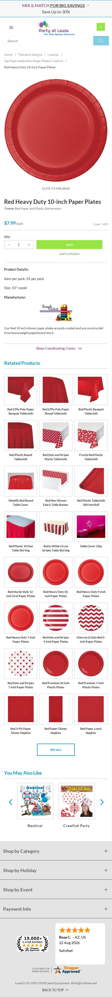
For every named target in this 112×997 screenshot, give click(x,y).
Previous (10, 801)
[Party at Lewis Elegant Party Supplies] (56, 26)
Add (69, 245)
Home (8, 55)
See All (55, 750)
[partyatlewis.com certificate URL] (56, 969)
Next (101, 801)
